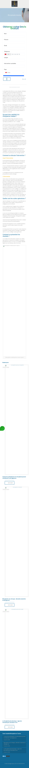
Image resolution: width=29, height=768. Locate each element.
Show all (24, 79)
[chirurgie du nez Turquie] (14, 3)
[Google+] (15, 765)
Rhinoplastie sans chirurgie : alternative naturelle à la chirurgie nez (14, 743)
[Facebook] (13, 765)
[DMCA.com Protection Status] (6, 756)
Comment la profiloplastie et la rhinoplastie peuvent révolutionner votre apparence (14, 737)
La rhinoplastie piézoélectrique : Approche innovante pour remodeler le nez (13, 749)
